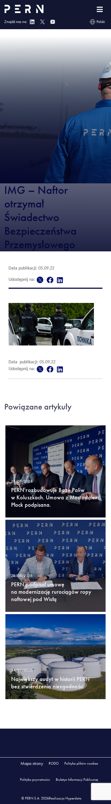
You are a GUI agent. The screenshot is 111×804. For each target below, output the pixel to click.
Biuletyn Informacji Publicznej (77, 779)
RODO (54, 763)
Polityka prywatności (35, 779)
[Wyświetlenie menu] (99, 9)
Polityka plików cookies (81, 763)
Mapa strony (31, 763)
